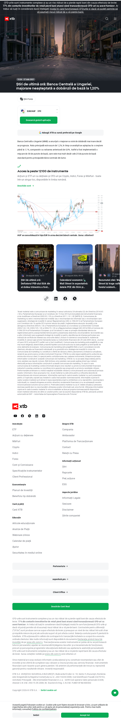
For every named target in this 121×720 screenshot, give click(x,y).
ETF (14, 429)
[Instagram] (44, 416)
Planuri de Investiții (22, 490)
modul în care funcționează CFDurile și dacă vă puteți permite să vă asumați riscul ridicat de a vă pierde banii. (77, 10)
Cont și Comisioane (22, 464)
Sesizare (66, 503)
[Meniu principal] (115, 18)
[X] (74, 298)
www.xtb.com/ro (35, 642)
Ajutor (15, 546)
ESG (64, 484)
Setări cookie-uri (49, 690)
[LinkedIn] (55, 298)
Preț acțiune (68, 478)
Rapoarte (67, 472)
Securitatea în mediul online (27, 552)
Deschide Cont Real (60, 606)
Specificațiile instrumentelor (27, 470)
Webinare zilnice (21, 534)
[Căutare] (106, 18)
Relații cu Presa (70, 452)
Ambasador (68, 435)
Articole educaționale (23, 523)
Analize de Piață (21, 529)
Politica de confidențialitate (44, 709)
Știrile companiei (71, 515)
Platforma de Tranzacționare (77, 441)
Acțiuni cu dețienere (22, 435)
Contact (66, 447)
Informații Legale (71, 497)
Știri (64, 466)
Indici (15, 452)
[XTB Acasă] (8, 19)
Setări (36, 715)
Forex (15, 458)
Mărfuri (16, 441)
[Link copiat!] (46, 298)
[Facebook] (65, 298)
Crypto (15, 447)
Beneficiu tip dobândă (24, 496)
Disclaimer (68, 509)
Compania (67, 429)
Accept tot (85, 715)
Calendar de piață (21, 540)
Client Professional (22, 476)
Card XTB (17, 509)
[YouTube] (15, 416)
